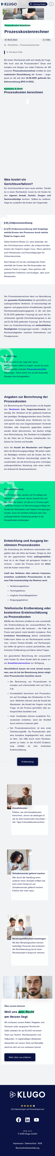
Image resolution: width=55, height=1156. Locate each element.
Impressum (18, 1143)
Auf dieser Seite (15, 52)
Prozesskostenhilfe (36, 369)
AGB (40, 1143)
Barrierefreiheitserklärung (27, 1148)
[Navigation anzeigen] (51, 4)
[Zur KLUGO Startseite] (9, 4)
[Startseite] (5, 45)
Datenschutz (30, 1143)
